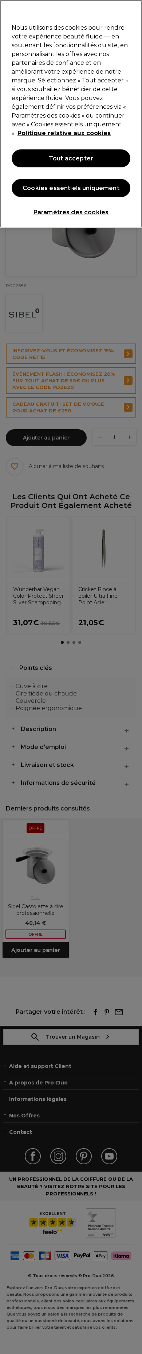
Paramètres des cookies (71, 212)
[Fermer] (133, 10)
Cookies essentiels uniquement (71, 188)
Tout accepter (71, 158)
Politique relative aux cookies (64, 133)
